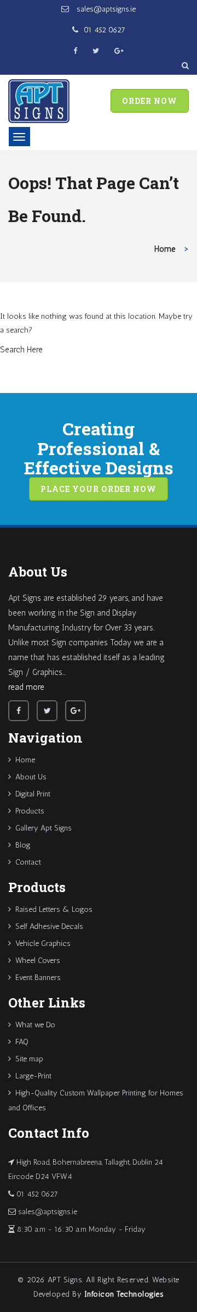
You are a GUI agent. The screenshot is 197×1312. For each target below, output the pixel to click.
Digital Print (32, 794)
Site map (29, 1059)
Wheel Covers (37, 960)
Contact (28, 862)
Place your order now (98, 489)
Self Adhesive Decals (49, 926)
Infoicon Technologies (124, 1294)
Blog (23, 845)
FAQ (21, 1042)
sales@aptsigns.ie (105, 9)
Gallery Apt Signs (43, 828)
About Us (31, 777)
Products (29, 811)
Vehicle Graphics (43, 943)
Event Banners (38, 977)
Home (165, 249)
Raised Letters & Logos (53, 909)
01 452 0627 (104, 30)
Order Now (149, 101)
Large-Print (33, 1076)
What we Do (35, 1024)
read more (26, 687)
